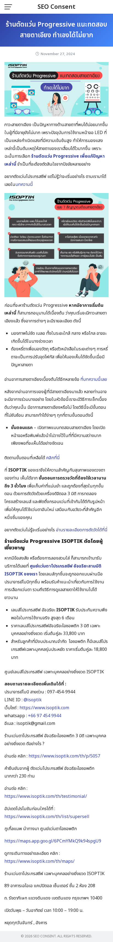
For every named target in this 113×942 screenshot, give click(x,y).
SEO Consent (56, 7)
